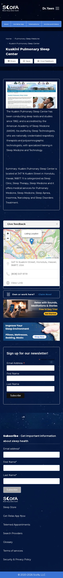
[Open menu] (57, 8)
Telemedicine (34, 24)
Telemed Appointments (16, 524)
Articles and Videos (51, 24)
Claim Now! (45, 294)
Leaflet (48, 257)
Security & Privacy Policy (17, 559)
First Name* (10, 461)
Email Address (16, 363)
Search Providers (12, 533)
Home (8, 38)
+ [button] (8, 233)
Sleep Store (9, 507)
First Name (13, 373)
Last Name (13, 384)
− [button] (8, 238)
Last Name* (10, 475)
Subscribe (12, 489)
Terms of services (13, 550)
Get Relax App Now (14, 515)
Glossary (8, 542)
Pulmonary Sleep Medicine (27, 38)
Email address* (11, 448)
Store (6, 24)
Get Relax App (18, 24)
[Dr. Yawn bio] (48, 8)
